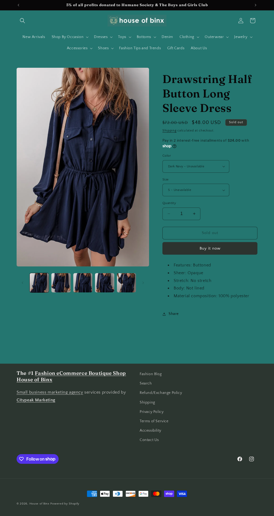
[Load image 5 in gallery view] (126, 282)
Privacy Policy (151, 412)
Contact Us (149, 440)
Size (165, 179)
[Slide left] (22, 283)
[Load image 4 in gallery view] (104, 282)
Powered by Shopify (64, 503)
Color (166, 155)
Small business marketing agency (50, 392)
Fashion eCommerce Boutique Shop (80, 373)
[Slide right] (143, 283)
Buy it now (210, 248)
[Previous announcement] (18, 5)
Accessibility (150, 430)
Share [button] (174, 314)
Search (146, 383)
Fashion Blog (151, 374)
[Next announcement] (255, 5)
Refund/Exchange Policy (161, 393)
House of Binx (40, 503)
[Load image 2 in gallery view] (60, 282)
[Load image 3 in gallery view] (82, 282)
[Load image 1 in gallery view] (39, 282)
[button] (22, 21)
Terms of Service (154, 421)
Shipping (169, 130)
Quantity (169, 203)
